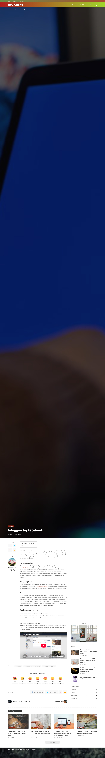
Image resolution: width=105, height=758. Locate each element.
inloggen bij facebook (49, 666)
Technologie (74, 695)
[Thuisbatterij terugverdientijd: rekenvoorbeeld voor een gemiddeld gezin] (75, 670)
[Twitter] (14, 545)
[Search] (96, 4)
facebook (18, 666)
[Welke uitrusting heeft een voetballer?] (12, 562)
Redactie (10, 534)
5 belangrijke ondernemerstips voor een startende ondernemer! (87, 732)
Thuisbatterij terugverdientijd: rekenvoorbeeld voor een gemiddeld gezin (88, 669)
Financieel (73, 689)
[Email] (14, 550)
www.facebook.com (25, 568)
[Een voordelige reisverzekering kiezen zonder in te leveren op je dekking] (75, 652)
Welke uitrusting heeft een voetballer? (12, 569)
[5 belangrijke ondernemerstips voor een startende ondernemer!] (87, 721)
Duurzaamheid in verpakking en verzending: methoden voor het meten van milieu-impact (62, 733)
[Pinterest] (10, 550)
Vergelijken (74, 698)
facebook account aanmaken (32, 666)
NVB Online (15, 4)
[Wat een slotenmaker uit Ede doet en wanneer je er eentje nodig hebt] (75, 661)
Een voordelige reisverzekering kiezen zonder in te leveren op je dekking (88, 651)
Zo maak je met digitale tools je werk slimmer (88, 678)
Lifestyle (11, 526)
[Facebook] (10, 545)
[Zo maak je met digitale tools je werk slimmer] (75, 679)
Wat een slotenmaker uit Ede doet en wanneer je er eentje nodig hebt (87, 660)
